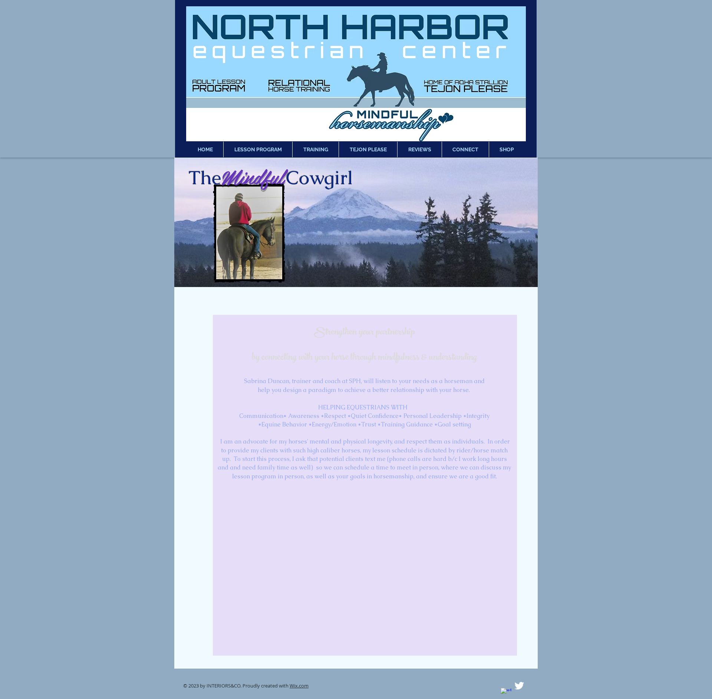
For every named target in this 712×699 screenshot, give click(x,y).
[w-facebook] (506, 693)
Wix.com (299, 685)
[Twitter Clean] (519, 685)
